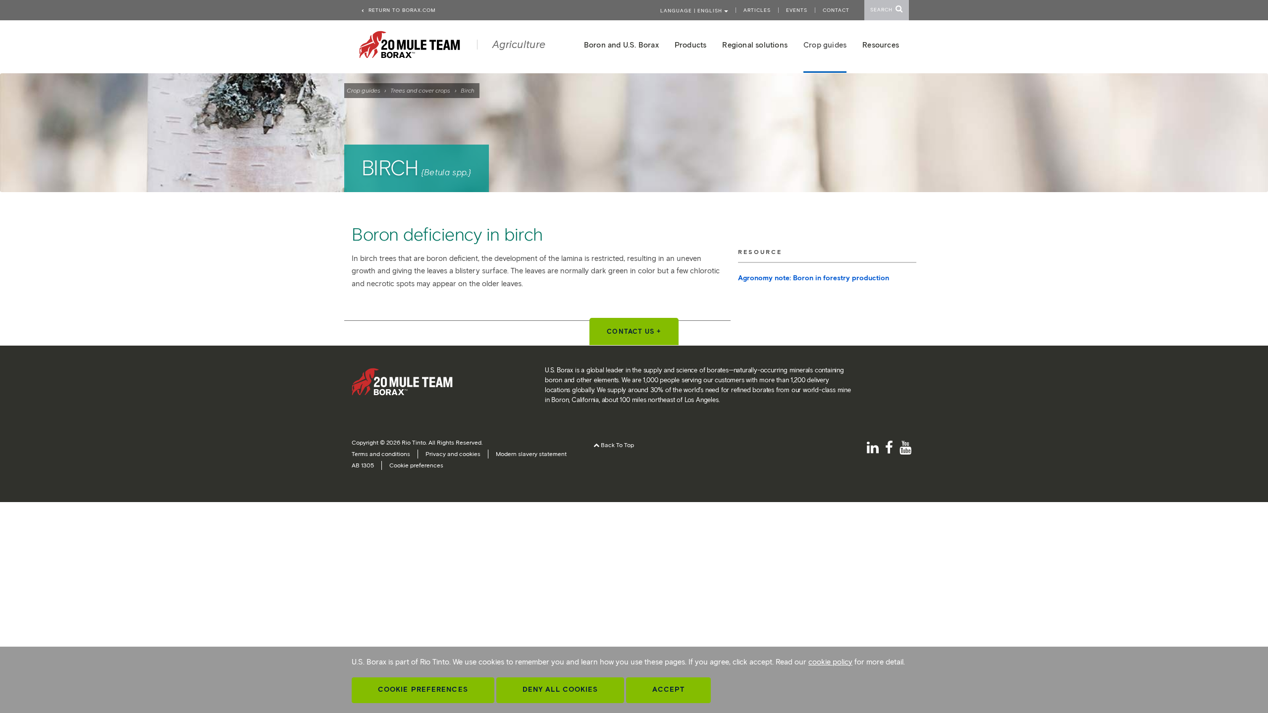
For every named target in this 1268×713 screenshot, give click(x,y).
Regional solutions (755, 45)
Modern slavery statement (531, 454)
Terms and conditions (381, 454)
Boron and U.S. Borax (621, 45)
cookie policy (830, 662)
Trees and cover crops (420, 90)
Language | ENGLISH (692, 10)
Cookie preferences (416, 465)
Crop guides (363, 90)
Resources (880, 45)
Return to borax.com (401, 10)
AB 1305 (363, 465)
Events (796, 10)
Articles (757, 10)
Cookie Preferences (423, 689)
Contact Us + (634, 331)
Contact (836, 10)
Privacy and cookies (452, 454)
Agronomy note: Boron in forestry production (813, 278)
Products (691, 45)
